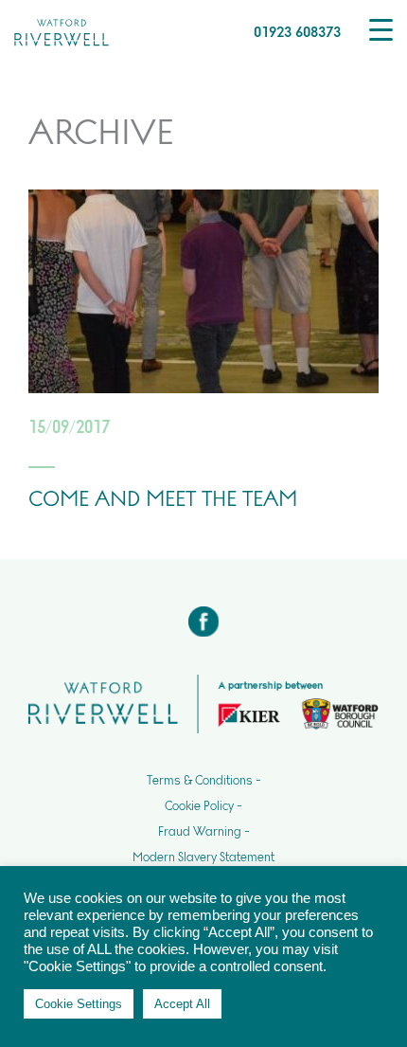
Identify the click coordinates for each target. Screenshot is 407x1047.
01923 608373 (297, 31)
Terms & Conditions (200, 780)
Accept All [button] (182, 1004)
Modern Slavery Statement (203, 857)
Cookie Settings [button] (78, 1004)
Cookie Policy (199, 806)
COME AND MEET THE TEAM (162, 499)
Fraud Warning (199, 832)
